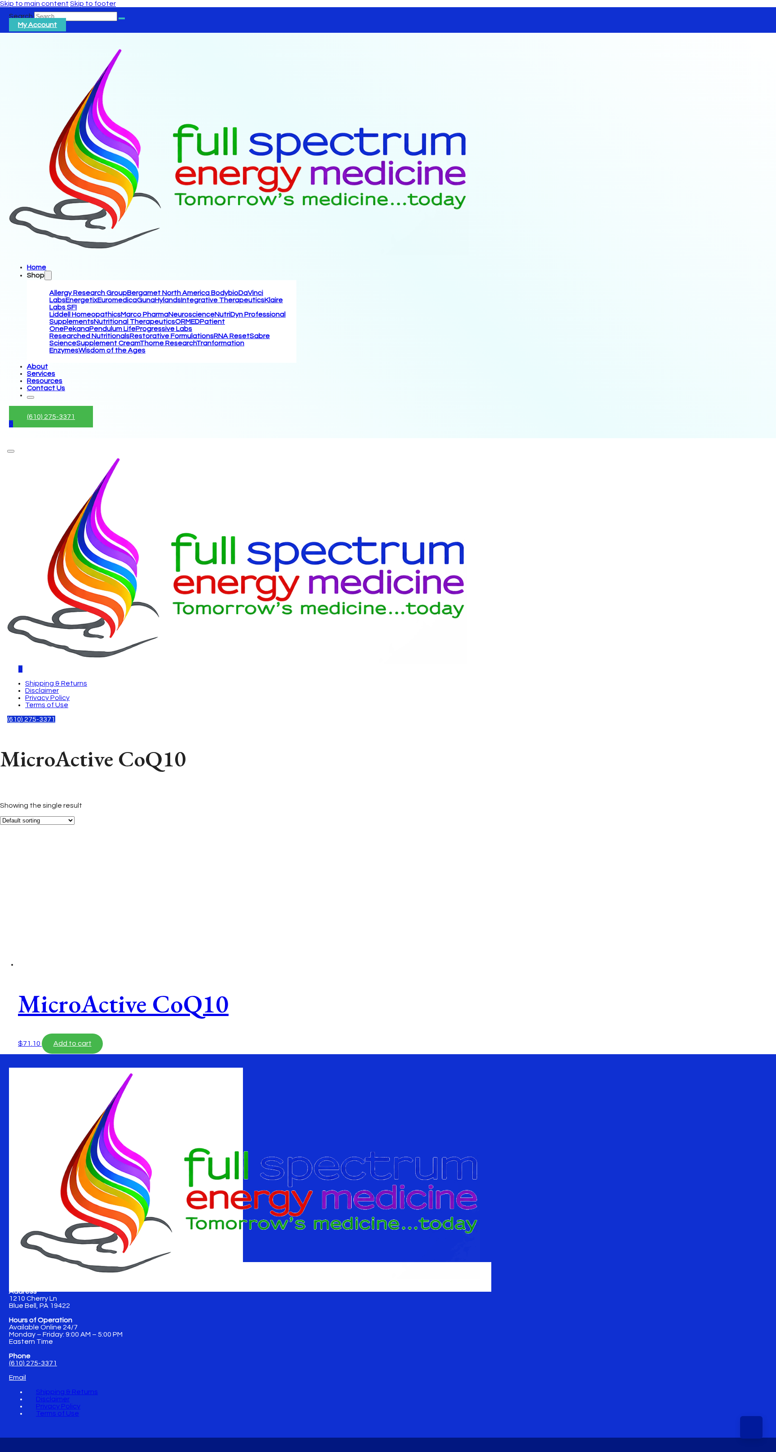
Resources (44, 380)
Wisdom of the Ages (112, 350)
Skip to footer (93, 3)
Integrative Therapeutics (223, 300)
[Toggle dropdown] (48, 275)
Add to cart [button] (72, 1043)
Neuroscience (191, 314)
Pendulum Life (112, 328)
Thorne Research (168, 343)
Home (36, 267)
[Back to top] (751, 1427)
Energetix (81, 300)
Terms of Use (46, 704)
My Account (37, 24)
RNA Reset (232, 335)
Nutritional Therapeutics (134, 321)
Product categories (32, 859)
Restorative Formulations (172, 335)
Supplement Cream (108, 343)
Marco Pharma (144, 314)
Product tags (22, 902)
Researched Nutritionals (89, 335)
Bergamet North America (169, 292)
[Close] (30, 397)
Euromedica (117, 300)
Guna (146, 300)
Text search (20, 798)
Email (17, 1377)
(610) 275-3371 (51, 416)
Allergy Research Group (88, 292)
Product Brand (24, 918)
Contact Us (46, 388)
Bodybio (224, 292)
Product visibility (26, 816)
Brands (11, 807)
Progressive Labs (164, 328)
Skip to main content (34, 3)
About (37, 366)
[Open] (10, 451)
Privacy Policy (47, 697)
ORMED (187, 321)
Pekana (76, 328)
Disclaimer (42, 690)
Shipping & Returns (56, 683)
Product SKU (21, 926)
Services (41, 373)
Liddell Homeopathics (85, 314)
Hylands (168, 300)
